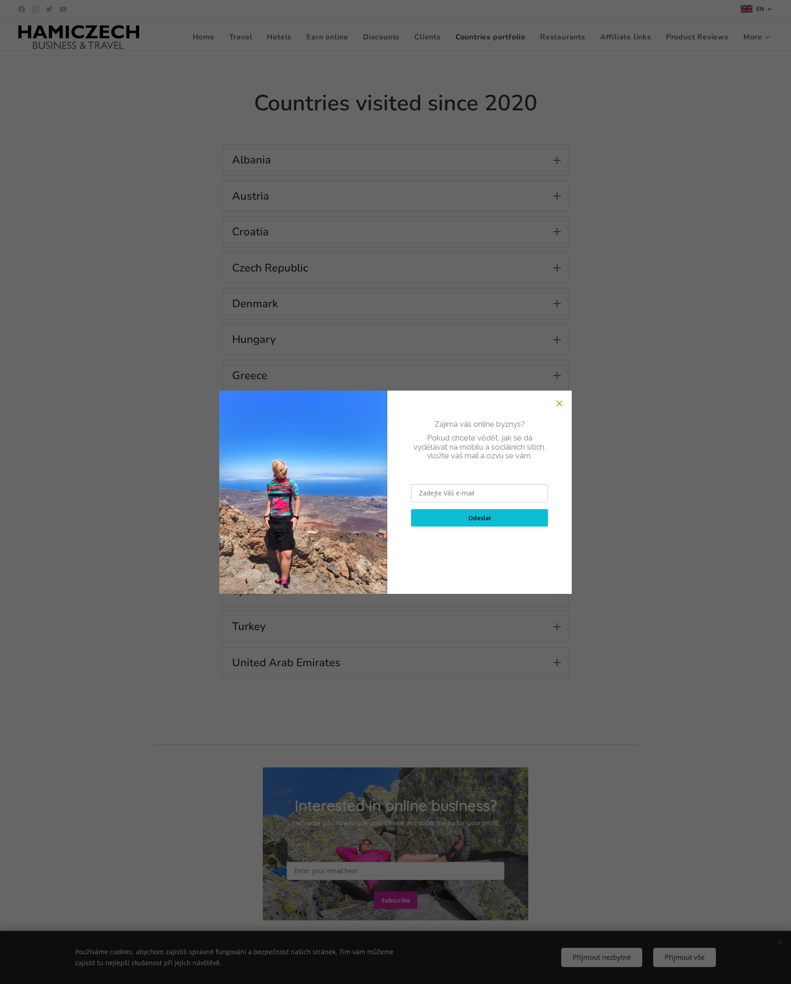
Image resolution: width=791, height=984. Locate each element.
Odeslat (479, 518)
